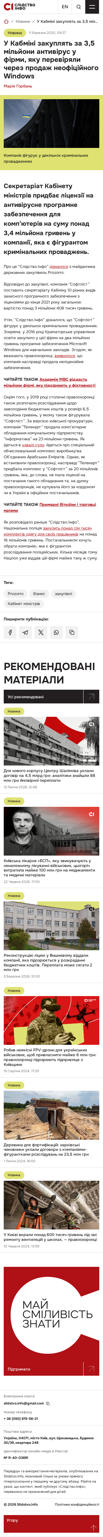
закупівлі (63, 593)
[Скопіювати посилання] (72, 632)
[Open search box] (78, 7)
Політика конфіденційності (77, 1505)
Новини (23, 21)
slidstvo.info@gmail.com (24, 1403)
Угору (12, 1520)
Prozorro (15, 593)
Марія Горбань (18, 86)
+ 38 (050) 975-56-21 (21, 1418)
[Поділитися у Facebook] (10, 632)
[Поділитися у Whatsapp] (56, 632)
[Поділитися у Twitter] (41, 632)
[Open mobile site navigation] (92, 7)
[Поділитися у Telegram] (25, 632)
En (65, 7)
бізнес (39, 593)
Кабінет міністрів (24, 603)
